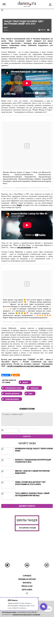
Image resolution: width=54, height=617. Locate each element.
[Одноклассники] (15, 375)
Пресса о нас (27, 586)
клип (30, 394)
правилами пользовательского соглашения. (26, 614)
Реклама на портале (27, 579)
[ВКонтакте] (5, 375)
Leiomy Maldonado (22, 188)
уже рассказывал (24, 247)
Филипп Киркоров (22, 322)
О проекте (27, 576)
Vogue (19, 205)
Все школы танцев (27, 528)
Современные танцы (13, 388)
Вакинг (25, 382)
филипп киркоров (12, 394)
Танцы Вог (35, 388)
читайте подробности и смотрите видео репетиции (28, 366)
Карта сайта (27, 590)
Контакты (27, 583)
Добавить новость (27, 506)
